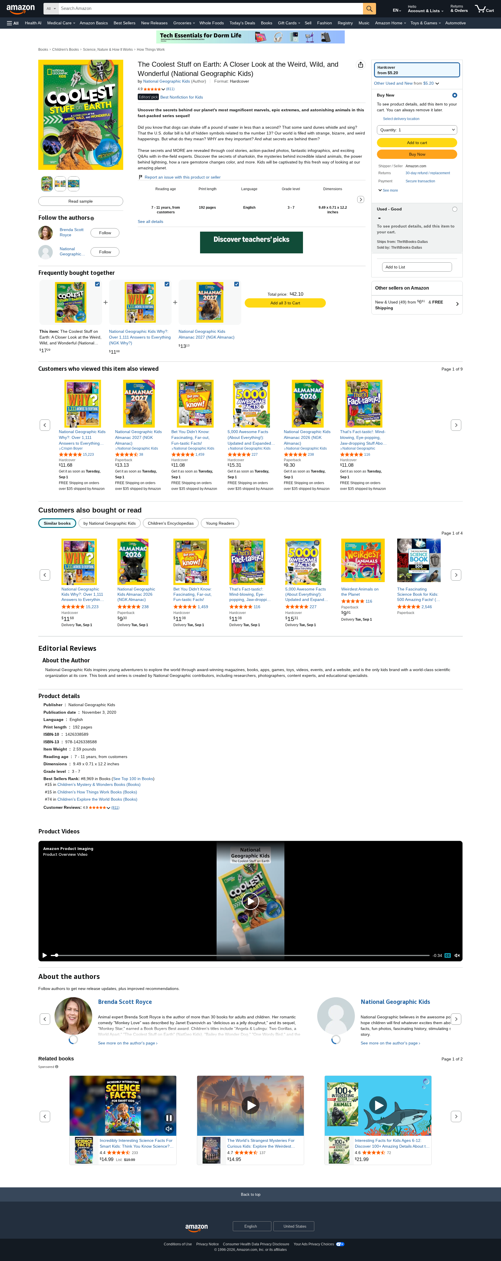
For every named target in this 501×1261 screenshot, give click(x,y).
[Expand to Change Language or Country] (400, 11)
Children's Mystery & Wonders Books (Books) (99, 784)
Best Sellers (124, 23)
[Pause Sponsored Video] (169, 1118)
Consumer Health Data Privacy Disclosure (256, 1244)
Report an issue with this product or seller (183, 177)
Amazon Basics (94, 23)
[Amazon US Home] (197, 1229)
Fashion (324, 23)
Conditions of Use (178, 1244)
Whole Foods (211, 23)
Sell (308, 23)
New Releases (154, 23)
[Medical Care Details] (74, 23)
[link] (140, 302)
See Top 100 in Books (133, 778)
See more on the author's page (126, 1043)
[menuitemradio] (447, 955)
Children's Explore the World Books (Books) (97, 799)
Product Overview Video (65, 854)
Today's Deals (242, 23)
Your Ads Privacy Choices (314, 1244)
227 (313, 606)
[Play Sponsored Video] (250, 1105)
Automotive (455, 23)
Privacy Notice (207, 1244)
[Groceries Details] (194, 23)
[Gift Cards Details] (299, 23)
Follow (105, 232)
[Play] (43, 955)
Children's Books (65, 50)
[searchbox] (211, 8)
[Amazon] (21, 8)
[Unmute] (457, 955)
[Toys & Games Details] (440, 23)
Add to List (395, 267)
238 (145, 606)
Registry (345, 23)
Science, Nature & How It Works (108, 50)
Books (266, 23)
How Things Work (151, 50)
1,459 (203, 606)
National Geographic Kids (166, 81)
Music (364, 23)
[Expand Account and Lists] (442, 11)
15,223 (92, 606)
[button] (12, 23)
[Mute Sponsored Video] (169, 1129)
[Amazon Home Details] (405, 23)
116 (257, 606)
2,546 (427, 606)
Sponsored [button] (46, 1067)
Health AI (33, 23)
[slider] (240, 955)
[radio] (417, 70)
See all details (150, 221)
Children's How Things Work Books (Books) (97, 792)
